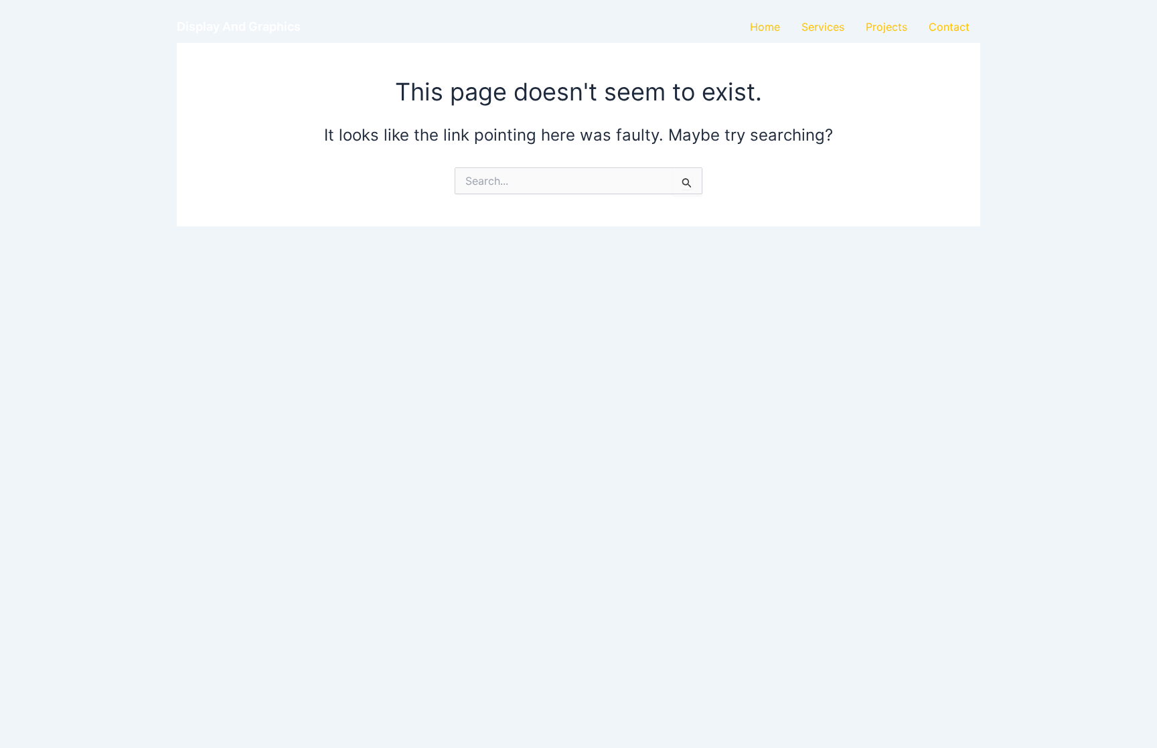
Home (765, 26)
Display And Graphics (239, 26)
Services (822, 26)
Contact (949, 26)
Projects (886, 26)
